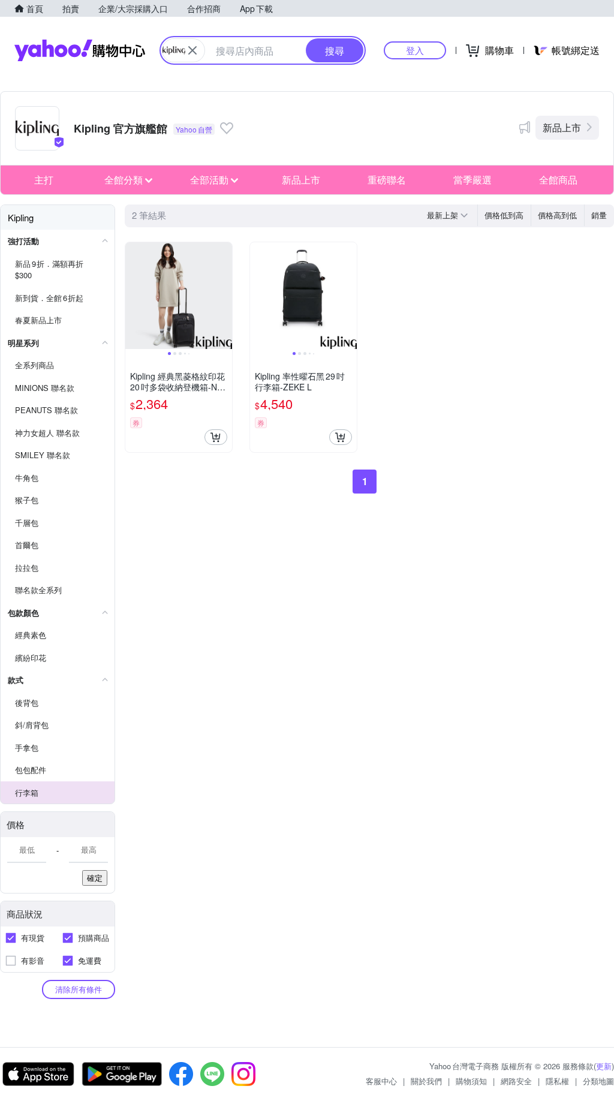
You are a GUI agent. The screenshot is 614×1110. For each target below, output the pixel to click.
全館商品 (558, 179)
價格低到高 (503, 215)
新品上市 (562, 127)
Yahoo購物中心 (79, 50)
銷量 (599, 215)
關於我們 (426, 1081)
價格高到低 (557, 215)
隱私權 (557, 1081)
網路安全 (516, 1081)
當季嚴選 (472, 179)
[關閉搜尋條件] (192, 50)
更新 (604, 1066)
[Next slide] (224, 296)
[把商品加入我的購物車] (215, 437)
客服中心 (381, 1081)
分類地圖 (598, 1081)
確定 (95, 877)
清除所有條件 (78, 989)
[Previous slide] (133, 296)
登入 (415, 50)
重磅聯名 (387, 179)
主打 (43, 179)
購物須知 (471, 1081)
